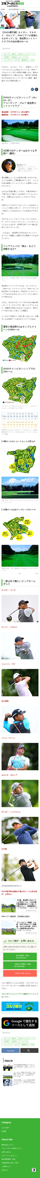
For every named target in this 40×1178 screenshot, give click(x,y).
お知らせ (5, 1170)
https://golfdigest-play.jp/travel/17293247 (15, 1013)
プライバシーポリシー (9, 1155)
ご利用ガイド (6, 1166)
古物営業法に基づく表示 (10, 1163)
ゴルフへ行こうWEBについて (12, 1148)
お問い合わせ (6, 1152)
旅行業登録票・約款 (8, 1159)
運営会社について (8, 1145)
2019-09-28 (6, 48)
